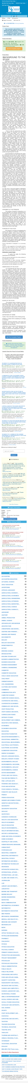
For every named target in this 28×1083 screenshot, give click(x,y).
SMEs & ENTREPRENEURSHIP (10, 996)
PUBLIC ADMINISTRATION (9, 966)
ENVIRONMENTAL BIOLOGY (10, 761)
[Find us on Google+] (16, 16)
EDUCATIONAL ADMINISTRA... (10, 739)
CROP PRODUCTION (8, 709)
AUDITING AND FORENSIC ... (10, 631)
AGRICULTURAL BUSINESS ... (10, 593)
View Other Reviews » (14, 504)
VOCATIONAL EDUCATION (9, 1043)
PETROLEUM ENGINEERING (10, 936)
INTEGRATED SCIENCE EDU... (10, 869)
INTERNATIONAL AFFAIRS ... (10, 872)
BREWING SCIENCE (7, 651)
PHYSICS (4, 944)
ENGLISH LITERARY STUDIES (10, 759)
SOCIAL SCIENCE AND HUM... (10, 999)
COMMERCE (5, 690)
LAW (3, 883)
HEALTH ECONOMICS (8, 822)
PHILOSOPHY (6, 941)
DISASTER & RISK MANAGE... (10, 723)
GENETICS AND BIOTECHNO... (11, 803)
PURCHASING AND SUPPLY (10, 974)
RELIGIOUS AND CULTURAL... (10, 985)
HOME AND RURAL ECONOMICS (11, 836)
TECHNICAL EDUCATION (9, 1027)
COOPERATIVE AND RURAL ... (10, 701)
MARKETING (5, 900)
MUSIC (4, 927)
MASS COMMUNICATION (9, 902)
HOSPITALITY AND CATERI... (10, 842)
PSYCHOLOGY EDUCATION (9, 963)
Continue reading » (17, 372)
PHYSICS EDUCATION (8, 947)
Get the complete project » (14, 49)
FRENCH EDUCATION (8, 797)
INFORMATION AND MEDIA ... (10, 861)
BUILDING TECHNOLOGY (9, 656)
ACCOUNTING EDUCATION (9, 579)
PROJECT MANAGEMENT (9, 958)
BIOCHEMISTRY (6, 637)
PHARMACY (5, 938)
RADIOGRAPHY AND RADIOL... (11, 983)
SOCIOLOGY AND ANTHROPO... (11, 1005)
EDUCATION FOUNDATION (9, 734)
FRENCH (4, 795)
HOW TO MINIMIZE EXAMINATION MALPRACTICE (13, 1067)
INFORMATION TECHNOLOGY (10, 864)
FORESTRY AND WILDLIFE (9, 792)
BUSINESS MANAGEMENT (9, 665)
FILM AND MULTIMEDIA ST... (10, 778)
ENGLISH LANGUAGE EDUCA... (11, 756)
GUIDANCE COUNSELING (9, 817)
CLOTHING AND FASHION (9, 687)
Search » (14, 455)
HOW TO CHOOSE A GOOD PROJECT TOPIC (12, 1069)
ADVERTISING (6, 587)
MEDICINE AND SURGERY (9, 922)
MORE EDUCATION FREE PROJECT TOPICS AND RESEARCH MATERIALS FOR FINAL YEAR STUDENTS (14, 346)
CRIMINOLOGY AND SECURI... (10, 706)
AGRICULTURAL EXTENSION (10, 601)
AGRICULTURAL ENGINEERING (11, 598)
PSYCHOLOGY (6, 961)
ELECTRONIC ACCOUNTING (10, 748)
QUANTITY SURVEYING (8, 980)
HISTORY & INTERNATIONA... (10, 833)
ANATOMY (5, 615)
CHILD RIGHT (5, 678)
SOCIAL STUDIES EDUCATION (10, 1002)
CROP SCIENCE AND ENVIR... (10, 712)
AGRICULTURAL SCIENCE (9, 607)
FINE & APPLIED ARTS (8, 781)
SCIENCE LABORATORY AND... (11, 991)
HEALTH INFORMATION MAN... (10, 831)
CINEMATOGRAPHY (7, 681)
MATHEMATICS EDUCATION (10, 911)
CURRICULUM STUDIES (8, 714)
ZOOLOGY (5, 1046)
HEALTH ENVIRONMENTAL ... (10, 828)
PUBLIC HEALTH (6, 969)
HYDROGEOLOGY (7, 850)
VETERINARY (5, 1041)
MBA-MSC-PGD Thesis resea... (10, 1049)
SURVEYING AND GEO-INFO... (10, 1019)
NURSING (4, 930)
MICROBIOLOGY (6, 925)
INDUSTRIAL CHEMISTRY (9, 853)
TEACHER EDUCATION (8, 1024)
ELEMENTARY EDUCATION (9, 750)
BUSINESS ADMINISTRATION (10, 659)
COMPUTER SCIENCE (8, 695)
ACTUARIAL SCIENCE (8, 582)
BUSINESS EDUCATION (8, 662)
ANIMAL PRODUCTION (8, 618)
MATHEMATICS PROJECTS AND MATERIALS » (13, 568)
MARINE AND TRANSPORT (9, 891)
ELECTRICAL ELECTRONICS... (10, 745)
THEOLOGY (5, 1032)
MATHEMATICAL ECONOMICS (10, 905)
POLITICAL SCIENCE (8, 949)
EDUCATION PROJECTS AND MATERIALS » (13, 537)
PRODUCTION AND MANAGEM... (11, 955)
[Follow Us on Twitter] (14, 16)
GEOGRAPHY (6, 806)
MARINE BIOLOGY (7, 894)
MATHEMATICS (6, 908)
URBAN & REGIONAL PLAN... (10, 1038)
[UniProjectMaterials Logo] (14, 9)
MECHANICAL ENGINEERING (10, 916)
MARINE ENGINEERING (8, 897)
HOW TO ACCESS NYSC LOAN (9, 1064)
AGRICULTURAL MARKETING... (11, 604)
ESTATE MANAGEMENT (8, 772)
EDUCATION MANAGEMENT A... (11, 737)
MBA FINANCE (6, 914)
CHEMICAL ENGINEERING (9, 667)
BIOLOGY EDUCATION (8, 643)
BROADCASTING (6, 654)
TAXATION (5, 1021)
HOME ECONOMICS (7, 839)
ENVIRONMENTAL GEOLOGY (10, 767)
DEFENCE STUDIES (7, 717)
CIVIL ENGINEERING (8, 684)
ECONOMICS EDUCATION (9, 728)
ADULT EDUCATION (7, 584)
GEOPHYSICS (6, 814)
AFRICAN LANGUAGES (8, 590)
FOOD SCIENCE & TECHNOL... (10, 789)
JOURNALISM (6, 880)
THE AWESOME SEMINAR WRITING (10, 1071)
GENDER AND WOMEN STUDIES (11, 800)
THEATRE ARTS (6, 1030)
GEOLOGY (5, 811)
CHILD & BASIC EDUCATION (10, 676)
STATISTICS (5, 1016)
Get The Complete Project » (14, 337)
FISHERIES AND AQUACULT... (10, 784)
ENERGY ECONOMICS (8, 753)
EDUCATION (5, 731)
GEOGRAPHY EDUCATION (9, 808)
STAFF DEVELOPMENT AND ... (10, 1013)
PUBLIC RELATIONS (7, 972)
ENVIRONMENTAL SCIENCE (10, 770)
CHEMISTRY (5, 670)
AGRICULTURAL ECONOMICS (10, 596)
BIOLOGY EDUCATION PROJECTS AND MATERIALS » (15, 546)
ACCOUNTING (6, 576)
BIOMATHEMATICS (7, 645)
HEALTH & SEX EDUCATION (10, 820)
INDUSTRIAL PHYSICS (8, 858)
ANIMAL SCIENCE (7, 620)
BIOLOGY (4, 640)
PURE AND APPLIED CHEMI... (10, 977)
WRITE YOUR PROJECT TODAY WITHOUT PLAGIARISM (11, 1062)
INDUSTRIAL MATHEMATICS (10, 855)
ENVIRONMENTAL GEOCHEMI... (11, 764)
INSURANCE (5, 867)
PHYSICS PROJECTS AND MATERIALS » (12, 529)
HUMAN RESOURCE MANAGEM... (11, 844)
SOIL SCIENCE (6, 1008)
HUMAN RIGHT (6, 847)
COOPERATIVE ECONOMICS (10, 703)
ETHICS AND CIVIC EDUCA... (10, 775)
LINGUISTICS (5, 889)
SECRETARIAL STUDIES (9, 994)
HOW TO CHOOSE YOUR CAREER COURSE (12, 1059)
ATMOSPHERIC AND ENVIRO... (11, 629)
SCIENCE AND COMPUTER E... (11, 988)
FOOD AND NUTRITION (8, 786)
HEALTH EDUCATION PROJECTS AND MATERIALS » (14, 554)
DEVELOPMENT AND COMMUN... (11, 720)
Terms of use (20, 1079)
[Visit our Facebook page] (11, 16)
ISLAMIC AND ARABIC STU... (10, 878)
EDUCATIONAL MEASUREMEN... (11, 742)
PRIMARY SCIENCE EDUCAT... (10, 952)
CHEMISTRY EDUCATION (9, 673)
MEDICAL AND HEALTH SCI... (10, 919)
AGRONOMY (5, 612)
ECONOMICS (5, 725)
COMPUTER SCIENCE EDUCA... (11, 698)
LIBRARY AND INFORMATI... (10, 886)
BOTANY (4, 648)
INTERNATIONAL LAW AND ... (10, 875)
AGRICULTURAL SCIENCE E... (10, 609)
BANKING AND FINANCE (9, 634)
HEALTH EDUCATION (8, 825)
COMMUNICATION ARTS (9, 692)
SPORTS (4, 1010)
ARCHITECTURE (6, 626)
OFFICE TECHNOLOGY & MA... (10, 933)
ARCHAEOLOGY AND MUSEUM (11, 623)
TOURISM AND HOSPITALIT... (10, 1035)
